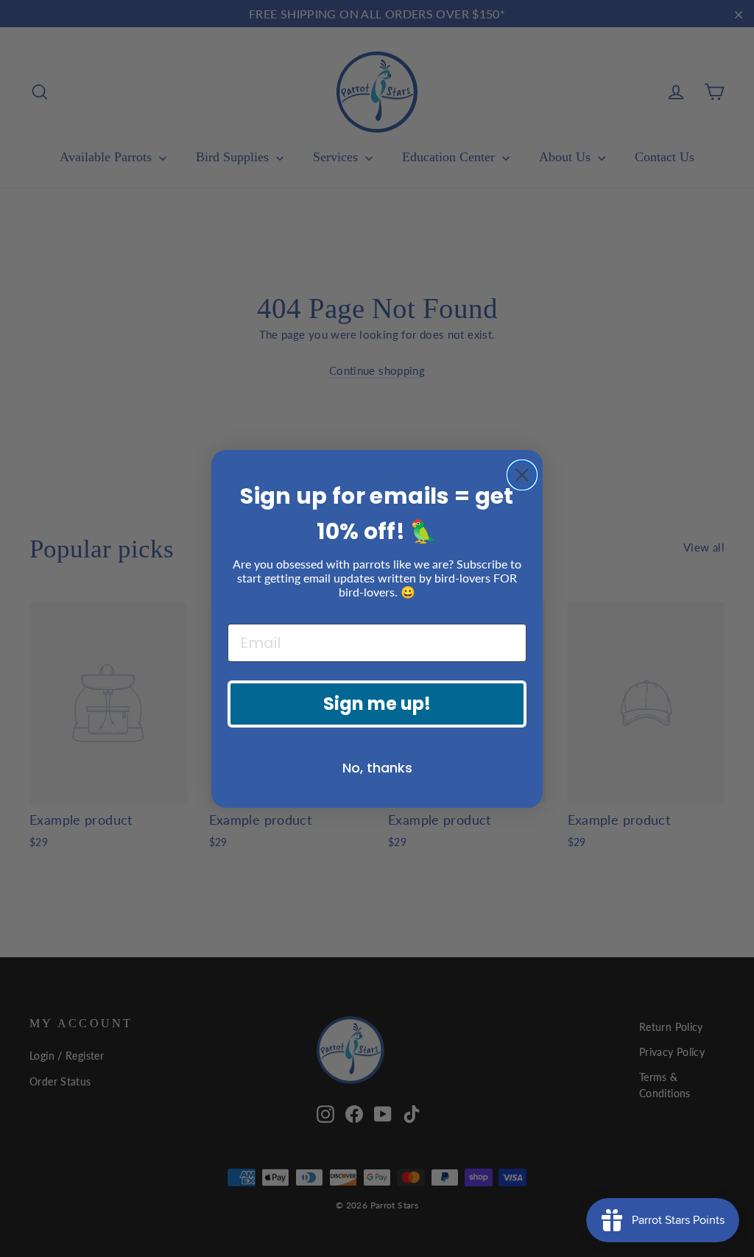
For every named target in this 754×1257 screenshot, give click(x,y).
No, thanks (377, 767)
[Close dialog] (522, 475)
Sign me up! (377, 703)
